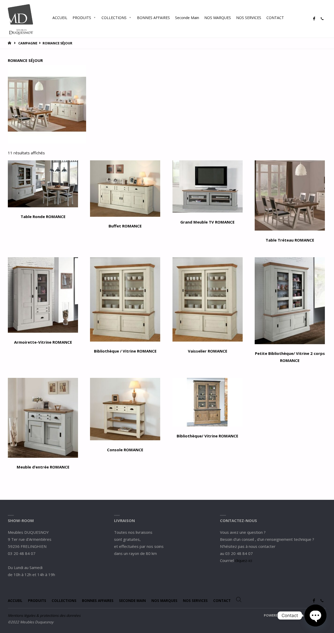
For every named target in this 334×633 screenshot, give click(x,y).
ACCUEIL (59, 17)
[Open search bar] (292, 17)
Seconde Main (187, 17)
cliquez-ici (243, 560)
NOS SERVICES (248, 17)
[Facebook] (314, 19)
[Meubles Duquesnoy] (20, 18)
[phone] (322, 19)
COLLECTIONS (114, 17)
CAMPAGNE (27, 43)
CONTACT (275, 17)
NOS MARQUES (217, 17)
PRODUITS (82, 17)
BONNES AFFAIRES (153, 17)
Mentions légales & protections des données (44, 615)
